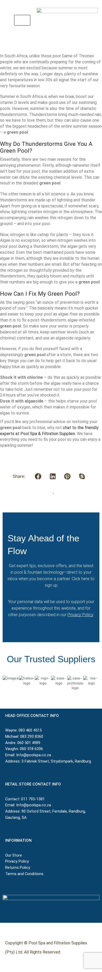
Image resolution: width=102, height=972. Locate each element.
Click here (80, 578)
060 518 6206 (31, 748)
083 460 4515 (30, 730)
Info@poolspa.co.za (33, 755)
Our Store (13, 855)
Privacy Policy (80, 614)
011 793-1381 (33, 799)
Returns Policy (18, 867)
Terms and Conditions (24, 873)
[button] (22, 20)
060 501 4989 (28, 742)
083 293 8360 (31, 736)
